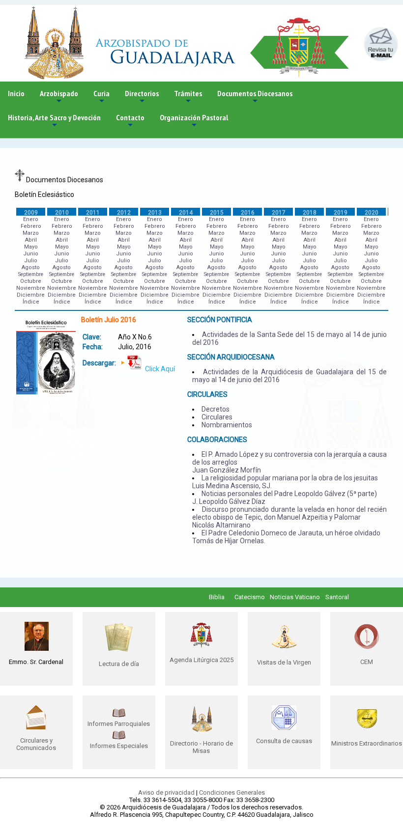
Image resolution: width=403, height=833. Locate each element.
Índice (31, 302)
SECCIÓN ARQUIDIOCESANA (231, 357)
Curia (101, 97)
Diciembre (31, 295)
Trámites (188, 97)
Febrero (31, 226)
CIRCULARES (207, 394)
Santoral (337, 597)
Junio (30, 253)
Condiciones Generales (232, 792)
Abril (31, 240)
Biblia (217, 597)
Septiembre (30, 274)
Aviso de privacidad (166, 792)
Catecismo (249, 597)
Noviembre (30, 288)
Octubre (30, 281)
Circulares (217, 417)
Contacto (130, 121)
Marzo (31, 233)
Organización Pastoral (194, 121)
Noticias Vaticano (295, 597)
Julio (30, 260)
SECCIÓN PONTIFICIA (219, 320)
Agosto (31, 267)
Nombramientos (227, 425)
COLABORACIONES (217, 440)
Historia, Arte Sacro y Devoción (54, 121)
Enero (30, 219)
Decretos (216, 409)
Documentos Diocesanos (254, 97)
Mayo (31, 247)
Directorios (142, 97)
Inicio (16, 93)
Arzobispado (59, 97)
